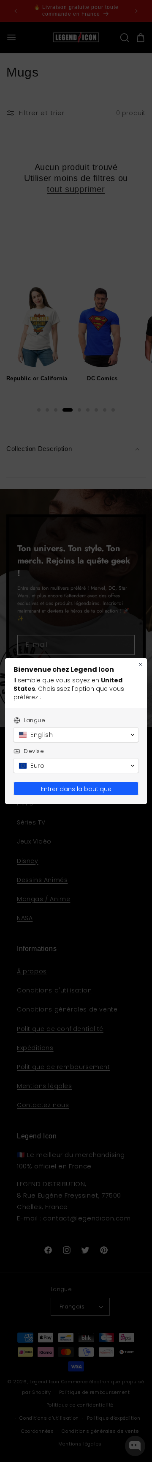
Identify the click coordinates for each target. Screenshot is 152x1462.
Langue (35, 720)
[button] (76, 734)
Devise (34, 751)
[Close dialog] (140, 664)
